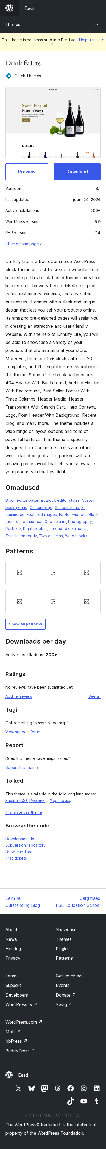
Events (63, 985)
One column (55, 521)
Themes (12, 24)
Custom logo (41, 507)
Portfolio (13, 528)
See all (94, 696)
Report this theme (21, 767)
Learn (11, 976)
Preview (26, 171)
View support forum (23, 732)
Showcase (66, 929)
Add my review (18, 696)
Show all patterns (25, 624)
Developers (16, 995)
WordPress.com (23, 1022)
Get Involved (69, 976)
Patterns (64, 958)
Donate (66, 995)
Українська (60, 800)
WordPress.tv (21, 1004)
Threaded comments (68, 528)
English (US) (16, 800)
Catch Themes (28, 75)
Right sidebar (35, 528)
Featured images (42, 514)
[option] (19, 572)
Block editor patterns (24, 500)
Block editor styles (63, 500)
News (11, 939)
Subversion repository (25, 845)
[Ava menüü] (97, 8)
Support (13, 985)
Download (77, 171)
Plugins (63, 948)
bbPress (16, 1041)
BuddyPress (20, 1051)
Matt (13, 1031)
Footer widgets (72, 514)
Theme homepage (22, 243)
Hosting (13, 948)
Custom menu (67, 507)
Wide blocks (76, 536)
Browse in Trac (18, 851)
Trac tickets (16, 858)
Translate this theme (23, 812)
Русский (37, 800)
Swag (64, 1004)
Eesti (23, 1075)
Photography (80, 521)
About (11, 929)
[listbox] (53, 587)
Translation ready (21, 536)
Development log (21, 838)
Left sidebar (31, 521)
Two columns (51, 536)
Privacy (12, 958)
